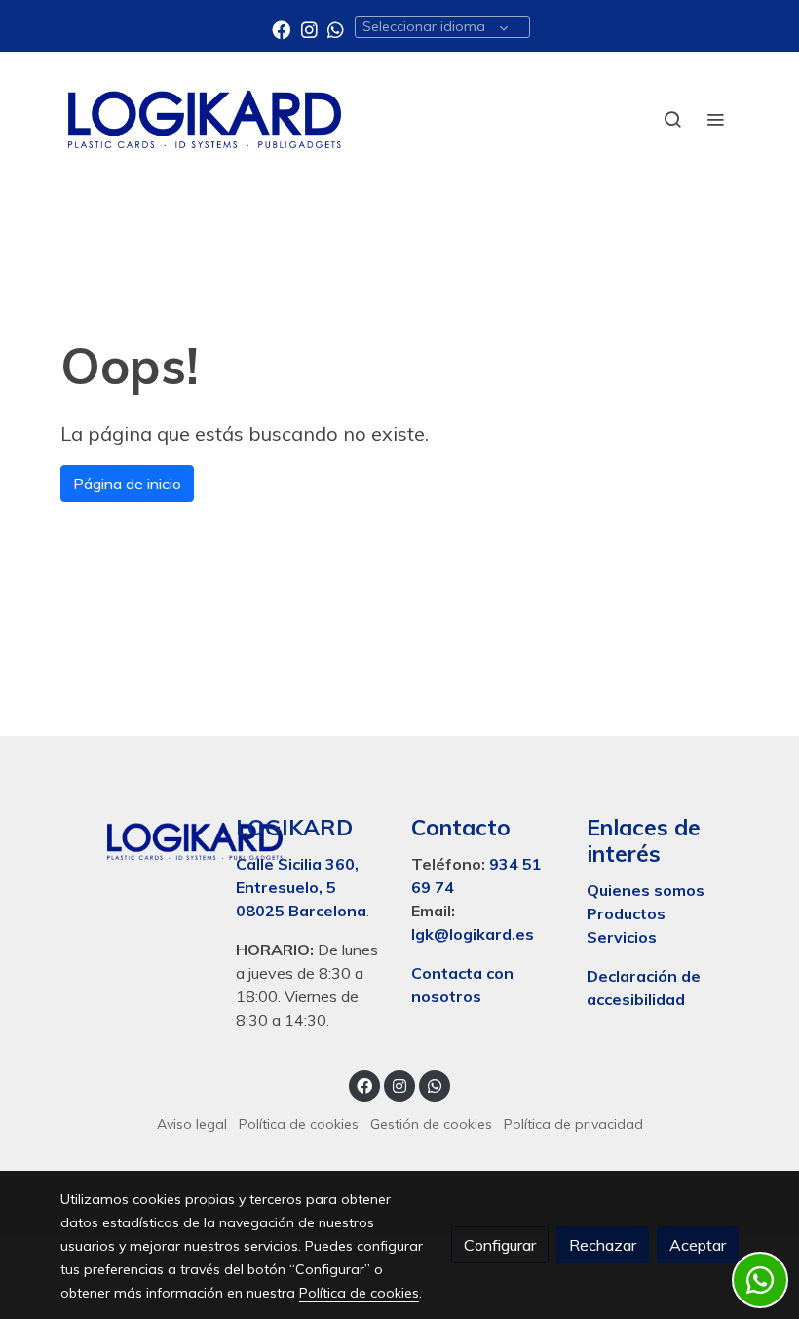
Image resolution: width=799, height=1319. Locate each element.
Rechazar (602, 1245)
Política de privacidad (573, 1124)
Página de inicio (127, 483)
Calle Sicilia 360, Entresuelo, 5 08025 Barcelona (301, 887)
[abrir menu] (715, 119)
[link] (204, 119)
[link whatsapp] (335, 28)
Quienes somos (645, 890)
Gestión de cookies (431, 1124)
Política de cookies (299, 1124)
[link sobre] (136, 837)
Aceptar (697, 1245)
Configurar (500, 1245)
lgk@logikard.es (472, 934)
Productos (628, 913)
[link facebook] (281, 28)
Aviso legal (192, 1124)
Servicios (622, 937)
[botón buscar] (672, 119)
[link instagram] (309, 28)
